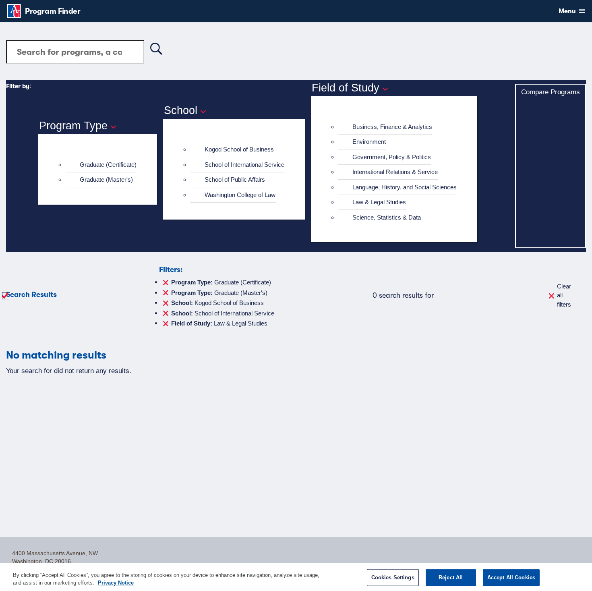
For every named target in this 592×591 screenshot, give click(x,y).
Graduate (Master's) (106, 179)
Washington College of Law (240, 194)
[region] (296, 577)
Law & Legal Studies (379, 202)
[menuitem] (101, 165)
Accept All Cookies (511, 577)
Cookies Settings (392, 577)
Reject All (451, 577)
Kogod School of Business (239, 149)
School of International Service (244, 164)
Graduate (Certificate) (108, 164)
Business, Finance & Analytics (392, 126)
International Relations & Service (395, 171)
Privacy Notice (116, 583)
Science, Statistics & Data (386, 217)
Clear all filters (564, 295)
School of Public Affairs (235, 179)
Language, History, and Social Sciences (404, 187)
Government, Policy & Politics (391, 156)
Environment (369, 141)
